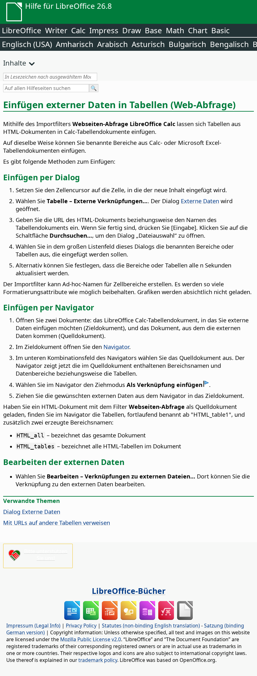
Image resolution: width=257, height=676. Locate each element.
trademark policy (97, 660)
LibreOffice (21, 30)
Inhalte (14, 62)
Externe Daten (200, 201)
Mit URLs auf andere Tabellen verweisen (56, 522)
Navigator (116, 347)
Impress (103, 30)
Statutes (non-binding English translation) (151, 625)
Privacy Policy (81, 625)
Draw (131, 30)
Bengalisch (229, 44)
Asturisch (148, 44)
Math (175, 30)
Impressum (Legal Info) (33, 625)
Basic (220, 30)
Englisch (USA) (27, 44)
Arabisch (112, 44)
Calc (78, 30)
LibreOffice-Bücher (128, 590)
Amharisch (74, 44)
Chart (197, 30)
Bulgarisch (187, 44)
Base (153, 30)
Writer (56, 30)
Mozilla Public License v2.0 (90, 639)
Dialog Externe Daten (31, 511)
